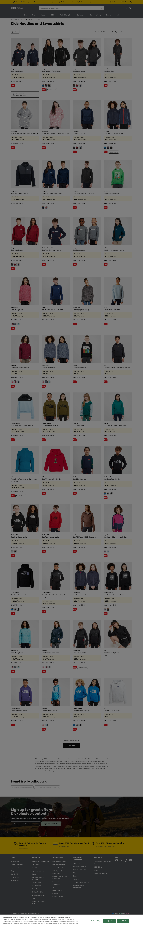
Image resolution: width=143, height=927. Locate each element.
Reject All (109, 921)
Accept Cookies (123, 921)
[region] (71, 921)
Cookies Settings (95, 921)
